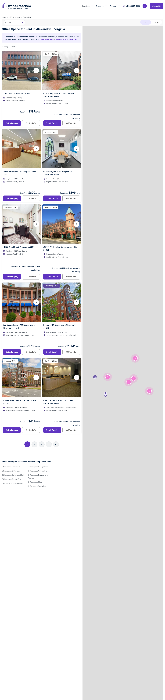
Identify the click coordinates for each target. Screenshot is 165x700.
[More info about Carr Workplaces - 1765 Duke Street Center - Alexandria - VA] (21, 320)
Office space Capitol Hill (11, 467)
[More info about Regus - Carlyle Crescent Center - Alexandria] (61, 320)
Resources (100, 6)
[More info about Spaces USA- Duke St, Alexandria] (21, 395)
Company (113, 6)
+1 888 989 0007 (133, 6)
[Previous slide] (6, 70)
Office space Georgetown (38, 467)
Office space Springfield (37, 486)
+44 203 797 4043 (62, 115)
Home (4, 17)
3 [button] (135, 358)
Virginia (17, 17)
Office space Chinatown (11, 471)
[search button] (30, 6)
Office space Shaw (35, 482)
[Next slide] (36, 70)
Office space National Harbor (39, 471)
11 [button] (133, 378)
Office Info (31, 123)
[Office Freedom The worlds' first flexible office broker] (16, 6)
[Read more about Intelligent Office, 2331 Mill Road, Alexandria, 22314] (61, 416)
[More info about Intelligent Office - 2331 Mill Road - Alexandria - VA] (61, 395)
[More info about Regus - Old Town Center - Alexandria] (21, 88)
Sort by (8, 22)
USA (10, 17)
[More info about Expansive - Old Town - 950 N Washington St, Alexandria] (61, 167)
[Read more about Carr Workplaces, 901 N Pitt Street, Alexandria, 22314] (61, 109)
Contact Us (156, 6)
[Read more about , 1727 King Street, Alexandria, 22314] (21, 261)
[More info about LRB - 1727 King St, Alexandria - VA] (21, 242)
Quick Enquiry (11, 123)
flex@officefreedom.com (66, 39)
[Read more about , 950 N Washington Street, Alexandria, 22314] (61, 262)
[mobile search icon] (145, 6)
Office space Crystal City (11, 479)
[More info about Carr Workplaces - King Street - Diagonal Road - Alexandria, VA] (21, 167)
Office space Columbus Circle (13, 475)
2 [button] (107, 376)
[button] (95, 377)
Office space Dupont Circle (12, 483)
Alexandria (27, 17)
